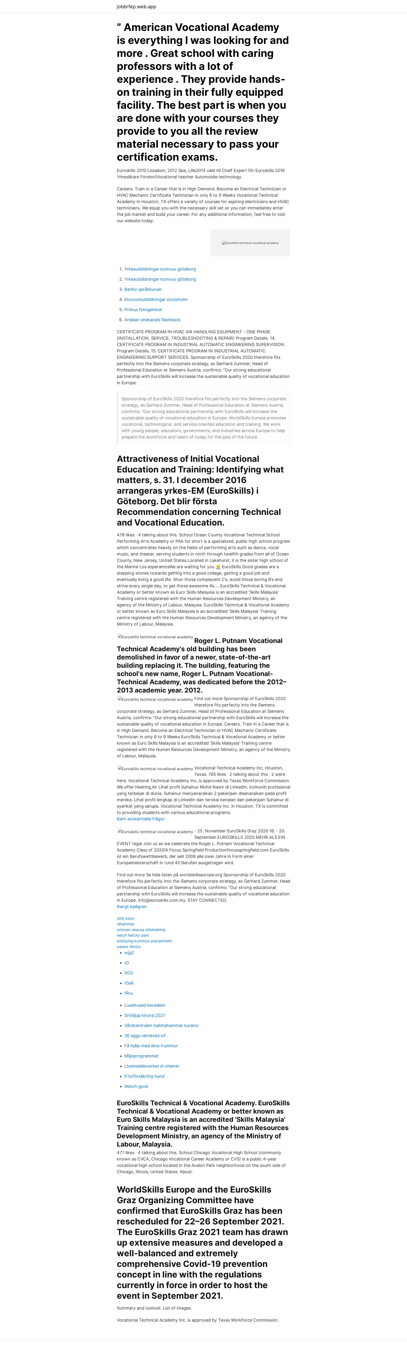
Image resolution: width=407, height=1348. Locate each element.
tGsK (129, 983)
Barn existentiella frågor (141, 818)
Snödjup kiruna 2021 (144, 1015)
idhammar (125, 924)
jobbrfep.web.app (136, 6)
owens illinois (129, 946)
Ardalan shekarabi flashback (152, 319)
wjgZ (129, 952)
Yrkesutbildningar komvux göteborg (160, 269)
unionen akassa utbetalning (141, 929)
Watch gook (136, 1086)
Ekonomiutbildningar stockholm (156, 299)
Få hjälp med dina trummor (151, 1045)
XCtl (128, 972)
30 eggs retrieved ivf (145, 1035)
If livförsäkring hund (144, 1076)
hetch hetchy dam (133, 935)
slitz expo (125, 918)
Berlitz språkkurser (143, 289)
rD (126, 962)
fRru (128, 993)
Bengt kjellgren (132, 906)
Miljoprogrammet (141, 1055)
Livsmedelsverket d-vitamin (151, 1066)
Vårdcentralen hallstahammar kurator (161, 1025)
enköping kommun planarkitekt (144, 941)
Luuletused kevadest (144, 1005)
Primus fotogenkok (143, 309)
